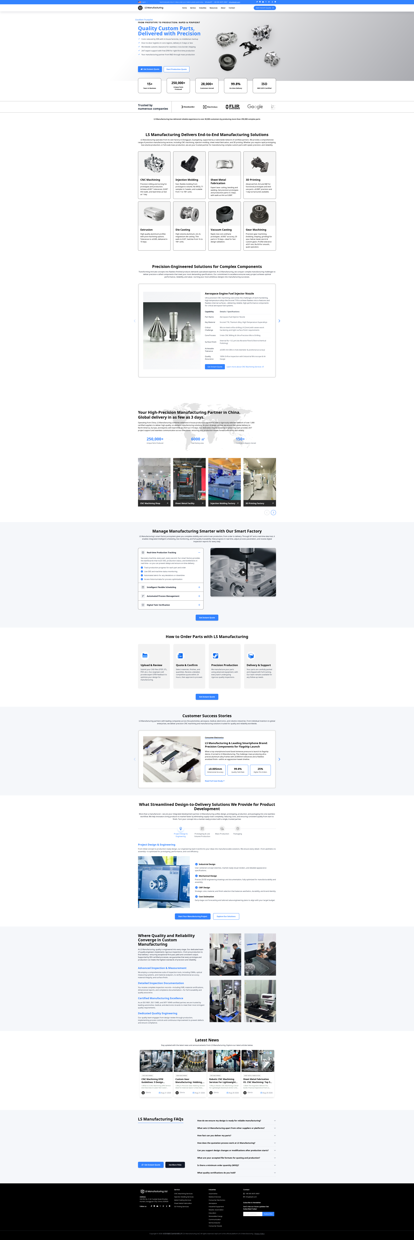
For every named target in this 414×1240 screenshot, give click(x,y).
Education (212, 1214)
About (223, 8)
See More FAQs (175, 1165)
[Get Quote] (409, 614)
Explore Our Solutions (226, 917)
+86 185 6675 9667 (253, 1194)
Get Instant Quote (151, 70)
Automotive (213, 1194)
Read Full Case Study (214, 782)
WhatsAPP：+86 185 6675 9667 (216, 2)
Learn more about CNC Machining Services (244, 367)
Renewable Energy (215, 1217)
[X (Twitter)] (266, 2)
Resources (213, 8)
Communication (215, 1220)
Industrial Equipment (216, 1207)
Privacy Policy (259, 1234)
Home (184, 8)
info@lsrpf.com (234, 2)
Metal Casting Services (182, 1201)
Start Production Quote (176, 70)
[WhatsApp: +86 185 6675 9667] (409, 626)
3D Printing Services (181, 1207)
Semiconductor (214, 1224)
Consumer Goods (215, 1227)
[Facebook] (272, 2)
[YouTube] (263, 2)
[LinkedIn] (260, 2)
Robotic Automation (216, 1211)
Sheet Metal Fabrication (183, 1204)
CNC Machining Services (183, 1194)
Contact (232, 8)
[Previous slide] (135, 322)
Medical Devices (215, 1198)
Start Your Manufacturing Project (192, 917)
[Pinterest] (269, 2)
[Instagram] (275, 2)
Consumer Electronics (217, 1201)
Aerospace (213, 1204)
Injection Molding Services (184, 1198)
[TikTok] (257, 2)
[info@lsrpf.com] (409, 620)
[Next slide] (279, 322)
